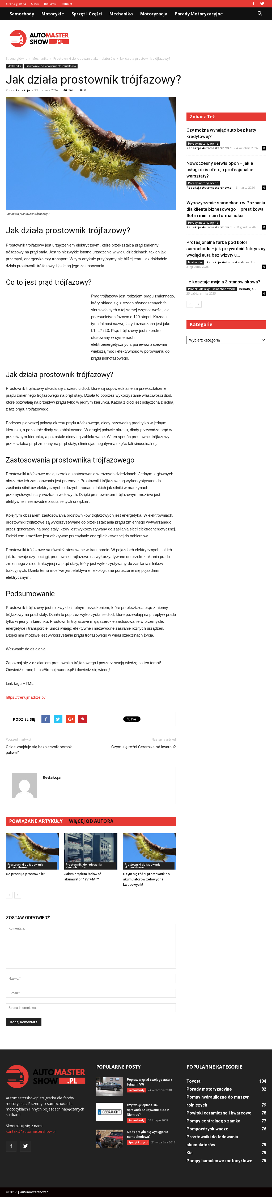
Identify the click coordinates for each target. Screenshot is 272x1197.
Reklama (50, 4)
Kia (189, 1152)
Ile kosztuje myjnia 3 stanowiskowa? (223, 281)
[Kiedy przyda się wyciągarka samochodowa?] (109, 1139)
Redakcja (22, 90)
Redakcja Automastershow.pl (209, 148)
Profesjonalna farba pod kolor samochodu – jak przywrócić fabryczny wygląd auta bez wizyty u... (225, 249)
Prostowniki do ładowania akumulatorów (51, 66)
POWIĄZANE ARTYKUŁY (36, 821)
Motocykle (52, 14)
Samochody (22, 14)
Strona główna (16, 4)
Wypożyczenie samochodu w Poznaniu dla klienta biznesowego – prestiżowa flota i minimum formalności (225, 209)
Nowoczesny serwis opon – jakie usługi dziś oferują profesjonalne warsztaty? (219, 170)
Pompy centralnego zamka (213, 1120)
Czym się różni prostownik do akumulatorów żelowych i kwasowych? (146, 879)
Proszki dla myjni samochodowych (211, 289)
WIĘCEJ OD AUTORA (91, 821)
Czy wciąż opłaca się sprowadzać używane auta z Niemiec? (148, 1110)
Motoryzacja (153, 14)
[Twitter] (262, 3)
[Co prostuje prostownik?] (32, 851)
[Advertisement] (169, 38)
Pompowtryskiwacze (207, 1128)
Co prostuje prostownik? (25, 874)
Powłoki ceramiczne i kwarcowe (219, 1113)
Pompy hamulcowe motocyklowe (219, 1160)
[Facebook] (253, 3)
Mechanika (121, 14)
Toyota (193, 1081)
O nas (35, 4)
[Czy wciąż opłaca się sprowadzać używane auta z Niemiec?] (109, 1112)
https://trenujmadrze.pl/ (25, 697)
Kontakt (66, 4)
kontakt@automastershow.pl (31, 1131)
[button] (259, 13)
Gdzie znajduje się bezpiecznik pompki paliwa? (39, 750)
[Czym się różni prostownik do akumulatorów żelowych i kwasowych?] (149, 851)
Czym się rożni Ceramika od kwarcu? (143, 747)
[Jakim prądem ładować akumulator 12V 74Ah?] (90, 851)
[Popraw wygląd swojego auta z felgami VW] (109, 1086)
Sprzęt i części (86, 14)
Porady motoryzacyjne (199, 14)
